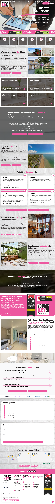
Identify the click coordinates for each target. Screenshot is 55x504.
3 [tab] (29, 28)
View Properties (16, 165)
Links (49, 1)
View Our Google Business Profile (24, 465)
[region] (11, 497)
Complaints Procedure (32, 494)
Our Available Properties (16, 72)
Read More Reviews (34, 465)
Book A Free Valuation (17, 390)
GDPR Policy (21, 494)
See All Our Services (16, 234)
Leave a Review (16, 209)
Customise (5, 500)
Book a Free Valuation (6, 72)
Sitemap (37, 494)
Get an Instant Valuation (44, 262)
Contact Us (52, 1)
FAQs (39, 1)
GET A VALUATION (35, 22)
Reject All (11, 500)
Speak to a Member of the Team (37, 390)
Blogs (42, 1)
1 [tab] (26, 28)
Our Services (26, 1)
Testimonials (45, 1)
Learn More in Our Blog (5, 234)
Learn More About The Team (6, 313)
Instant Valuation (46, 3)
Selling (31, 1)
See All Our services (19, 133)
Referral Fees (26, 494)
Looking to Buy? (35, 133)
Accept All (16, 500)
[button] (50, 457)
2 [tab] (27, 28)
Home (10, 1)
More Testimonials (38, 209)
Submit (23, 442)
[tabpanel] (27, 15)
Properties (13, 1)
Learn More (33, 262)
